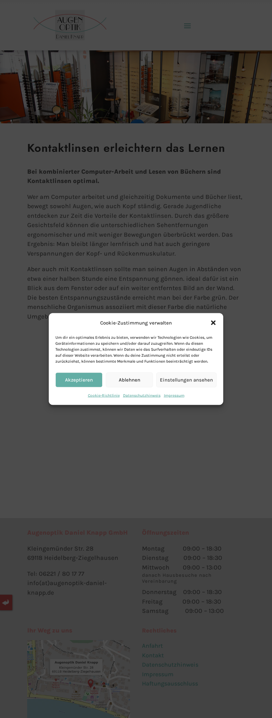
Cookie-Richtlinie (104, 395)
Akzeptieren (79, 380)
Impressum (174, 395)
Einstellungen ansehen (186, 380)
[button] (213, 323)
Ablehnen (129, 380)
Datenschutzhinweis (142, 395)
